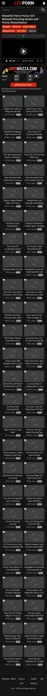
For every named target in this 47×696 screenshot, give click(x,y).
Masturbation (9, 31)
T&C (42, 679)
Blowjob (6, 27)
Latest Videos (29, 27)
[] (43, 9)
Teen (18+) (21, 31)
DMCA (13, 679)
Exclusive (16, 27)
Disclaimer (6, 679)
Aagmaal (32, 31)
